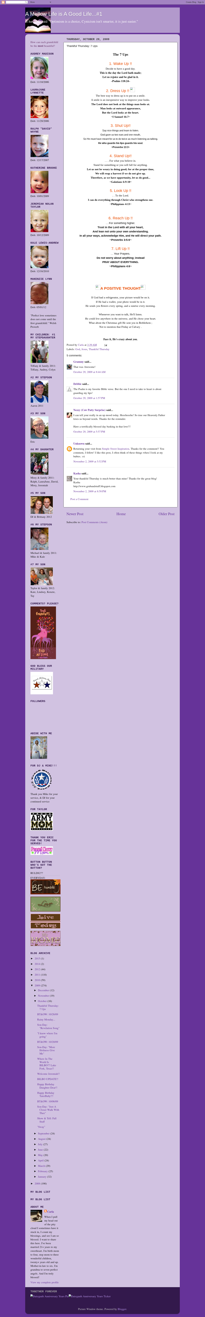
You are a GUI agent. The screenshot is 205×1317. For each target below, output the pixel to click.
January (42, 1176)
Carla (50, 1212)
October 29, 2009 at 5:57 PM (89, 431)
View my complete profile (44, 1282)
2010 (38, 980)
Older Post (167, 513)
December (44, 990)
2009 (38, 985)
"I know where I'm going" (47, 1034)
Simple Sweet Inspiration (115, 448)
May (41, 1155)
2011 (38, 974)
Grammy (78, 362)
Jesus (84, 349)
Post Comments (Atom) (94, 522)
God (77, 349)
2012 (38, 969)
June (41, 1149)
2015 (38, 958)
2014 (38, 964)
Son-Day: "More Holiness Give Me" (46, 1050)
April (41, 1160)
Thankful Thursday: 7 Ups (48, 1007)
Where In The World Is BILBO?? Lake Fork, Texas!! (46, 1063)
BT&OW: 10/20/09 (47, 1042)
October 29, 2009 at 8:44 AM (89, 372)
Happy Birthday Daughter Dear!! (47, 1085)
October (42, 1001)
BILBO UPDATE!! (47, 1079)
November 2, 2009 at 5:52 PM (89, 461)
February (43, 1171)
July (40, 1144)
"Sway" (41, 1127)
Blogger (122, 1309)
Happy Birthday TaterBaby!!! (45, 1094)
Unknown (78, 443)
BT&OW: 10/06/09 (47, 1101)
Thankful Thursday (99, 349)
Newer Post (74, 513)
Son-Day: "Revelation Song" (48, 1026)
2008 (38, 1183)
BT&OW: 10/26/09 (47, 1014)
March (42, 1166)
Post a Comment (79, 499)
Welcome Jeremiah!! (48, 1073)
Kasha (77, 473)
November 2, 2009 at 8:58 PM (89, 491)
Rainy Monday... (46, 1019)
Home (121, 513)
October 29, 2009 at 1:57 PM (89, 398)
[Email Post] (105, 344)
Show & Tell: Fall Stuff (46, 1119)
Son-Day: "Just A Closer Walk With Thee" (48, 1110)
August (42, 1139)
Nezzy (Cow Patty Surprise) (89, 410)
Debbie (77, 384)
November (44, 995)
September (44, 1133)
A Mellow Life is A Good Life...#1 (63, 14)
